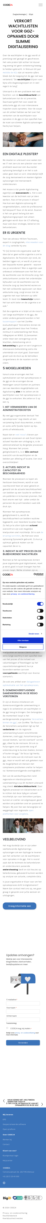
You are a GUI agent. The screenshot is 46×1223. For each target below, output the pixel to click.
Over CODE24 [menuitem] (9, 1134)
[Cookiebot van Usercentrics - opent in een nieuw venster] (33, 574)
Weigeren (23, 647)
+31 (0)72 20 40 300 (11, 1176)
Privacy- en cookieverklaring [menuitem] (15, 1213)
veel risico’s (21, 434)
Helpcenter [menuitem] (8, 1160)
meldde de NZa (10, 72)
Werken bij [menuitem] (7, 1139)
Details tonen (34, 634)
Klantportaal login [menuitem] (10, 1155)
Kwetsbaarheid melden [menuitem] (13, 1218)
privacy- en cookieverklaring (22, 594)
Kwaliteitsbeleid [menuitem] (10, 1216)
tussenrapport (10, 321)
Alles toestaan (23, 640)
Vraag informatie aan (19, 906)
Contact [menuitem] (6, 1144)
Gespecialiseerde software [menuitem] (14, 1124)
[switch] (40, 611)
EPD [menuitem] (4, 1119)
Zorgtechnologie (19, 14)
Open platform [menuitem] (9, 1129)
